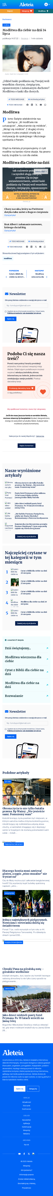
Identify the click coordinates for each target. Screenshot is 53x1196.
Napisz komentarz (27, 445)
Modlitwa (41, 11)
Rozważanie (14, 696)
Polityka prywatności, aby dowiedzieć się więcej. (24, 313)
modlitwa (8, 258)
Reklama (26, 1134)
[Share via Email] (41, 105)
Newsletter (26, 1120)
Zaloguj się (40, 436)
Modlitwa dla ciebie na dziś (22, 685)
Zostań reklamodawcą (26, 1179)
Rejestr (10, 11)
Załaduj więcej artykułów (26, 536)
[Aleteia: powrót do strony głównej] (26, 4)
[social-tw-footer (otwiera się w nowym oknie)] (29, 1154)
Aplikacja (26, 1123)
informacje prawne (26, 1175)
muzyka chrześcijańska (13, 942)
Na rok (26, 1145)
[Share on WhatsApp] (45, 105)
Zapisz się (10, 319)
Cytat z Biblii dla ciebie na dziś (24, 672)
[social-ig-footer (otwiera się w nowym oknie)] (33, 1154)
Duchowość (7, 19)
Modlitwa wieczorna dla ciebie (23, 659)
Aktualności (26, 1102)
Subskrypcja (26, 1127)
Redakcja (24, 38)
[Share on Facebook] (27, 105)
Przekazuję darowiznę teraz (19, 388)
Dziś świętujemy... (18, 648)
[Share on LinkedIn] (32, 105)
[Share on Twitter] (36, 105)
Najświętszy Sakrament (14, 844)
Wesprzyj (25, 11)
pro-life (8, 782)
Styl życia (26, 1105)
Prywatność (26, 1188)
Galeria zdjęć (40, 171)
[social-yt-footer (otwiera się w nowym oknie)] (19, 1154)
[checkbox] (5, 311)
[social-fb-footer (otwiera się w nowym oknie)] (24, 1154)
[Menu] (9, 4)
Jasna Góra (9, 988)
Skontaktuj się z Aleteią (26, 1183)
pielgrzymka (9, 893)
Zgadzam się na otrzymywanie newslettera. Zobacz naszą (25, 312)
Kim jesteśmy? (26, 1170)
